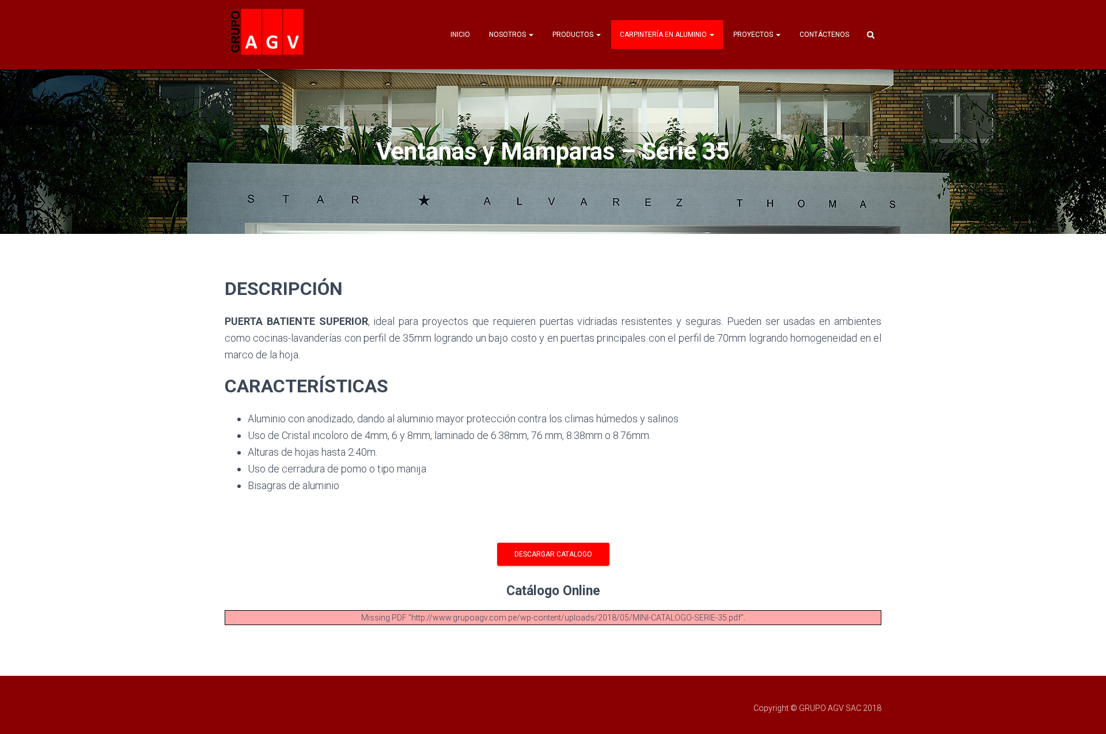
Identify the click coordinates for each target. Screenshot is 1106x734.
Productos (573, 35)
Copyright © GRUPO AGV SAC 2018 (817, 708)
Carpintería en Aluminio (664, 35)
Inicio (460, 35)
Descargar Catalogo (553, 554)
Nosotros (508, 35)
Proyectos (754, 35)
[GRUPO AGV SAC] (268, 34)
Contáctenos (824, 35)
